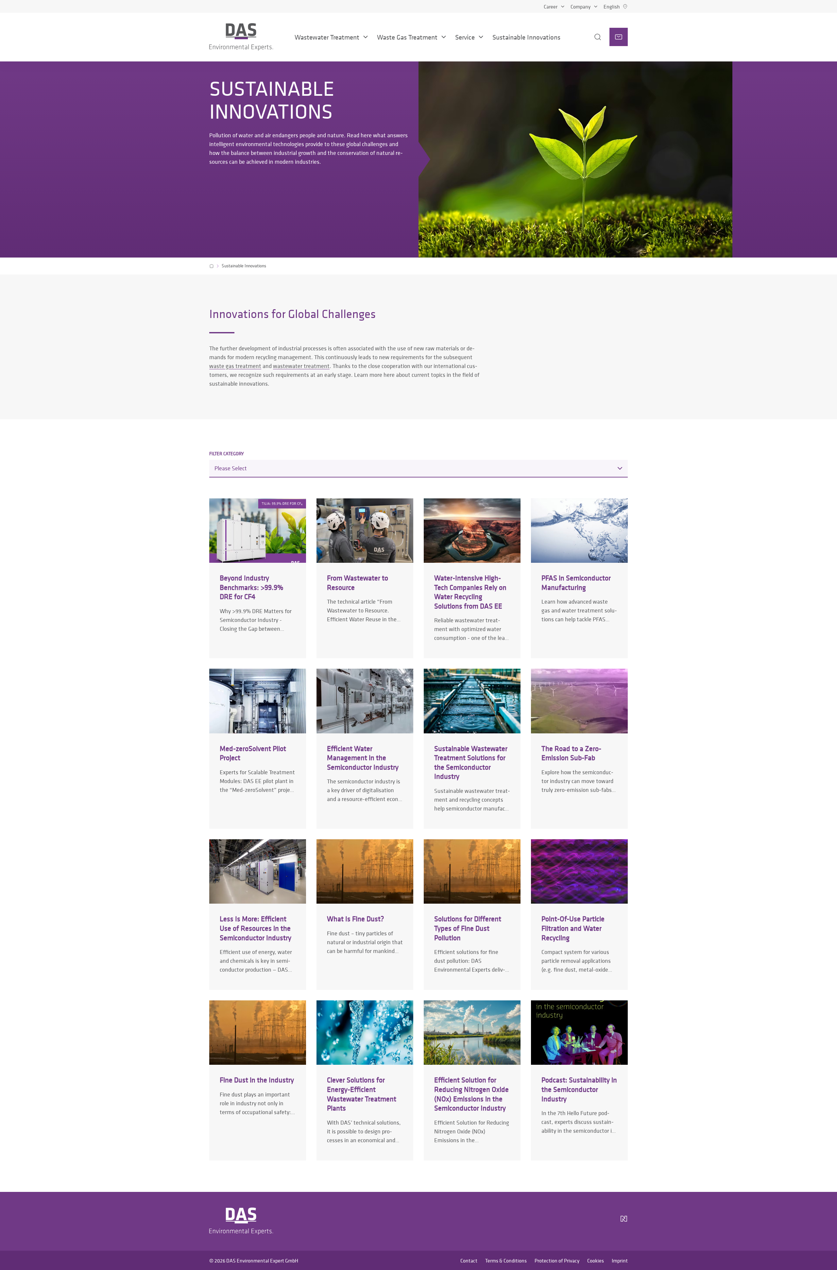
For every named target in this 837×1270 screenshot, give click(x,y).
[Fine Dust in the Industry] (257, 1080)
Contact (468, 1260)
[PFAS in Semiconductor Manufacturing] (579, 578)
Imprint (620, 1260)
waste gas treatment (235, 366)
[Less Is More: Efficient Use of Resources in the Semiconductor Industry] (257, 914)
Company (580, 6)
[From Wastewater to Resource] (364, 578)
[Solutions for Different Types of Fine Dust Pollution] (472, 914)
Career (550, 6)
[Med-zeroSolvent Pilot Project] (257, 748)
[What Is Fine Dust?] (364, 914)
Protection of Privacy (557, 1260)
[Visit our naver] (624, 1221)
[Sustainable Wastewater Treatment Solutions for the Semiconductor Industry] (472, 748)
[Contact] (618, 37)
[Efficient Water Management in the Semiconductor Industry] (364, 748)
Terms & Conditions (506, 1260)
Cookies (595, 1260)
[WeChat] (605, 1221)
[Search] (589, 37)
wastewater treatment (301, 366)
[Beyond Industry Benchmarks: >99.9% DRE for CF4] (257, 578)
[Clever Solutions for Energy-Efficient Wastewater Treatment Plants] (364, 1080)
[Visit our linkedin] (571, 1221)
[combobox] (418, 468)
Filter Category (226, 454)
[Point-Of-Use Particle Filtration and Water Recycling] (579, 914)
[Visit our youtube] (587, 1221)
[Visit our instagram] (556, 1221)
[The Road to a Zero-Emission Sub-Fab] (579, 748)
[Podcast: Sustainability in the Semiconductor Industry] (579, 1080)
